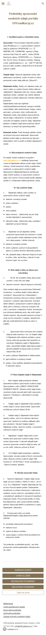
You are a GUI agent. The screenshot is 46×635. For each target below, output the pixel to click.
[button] (3, 3)
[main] (23, 19)
